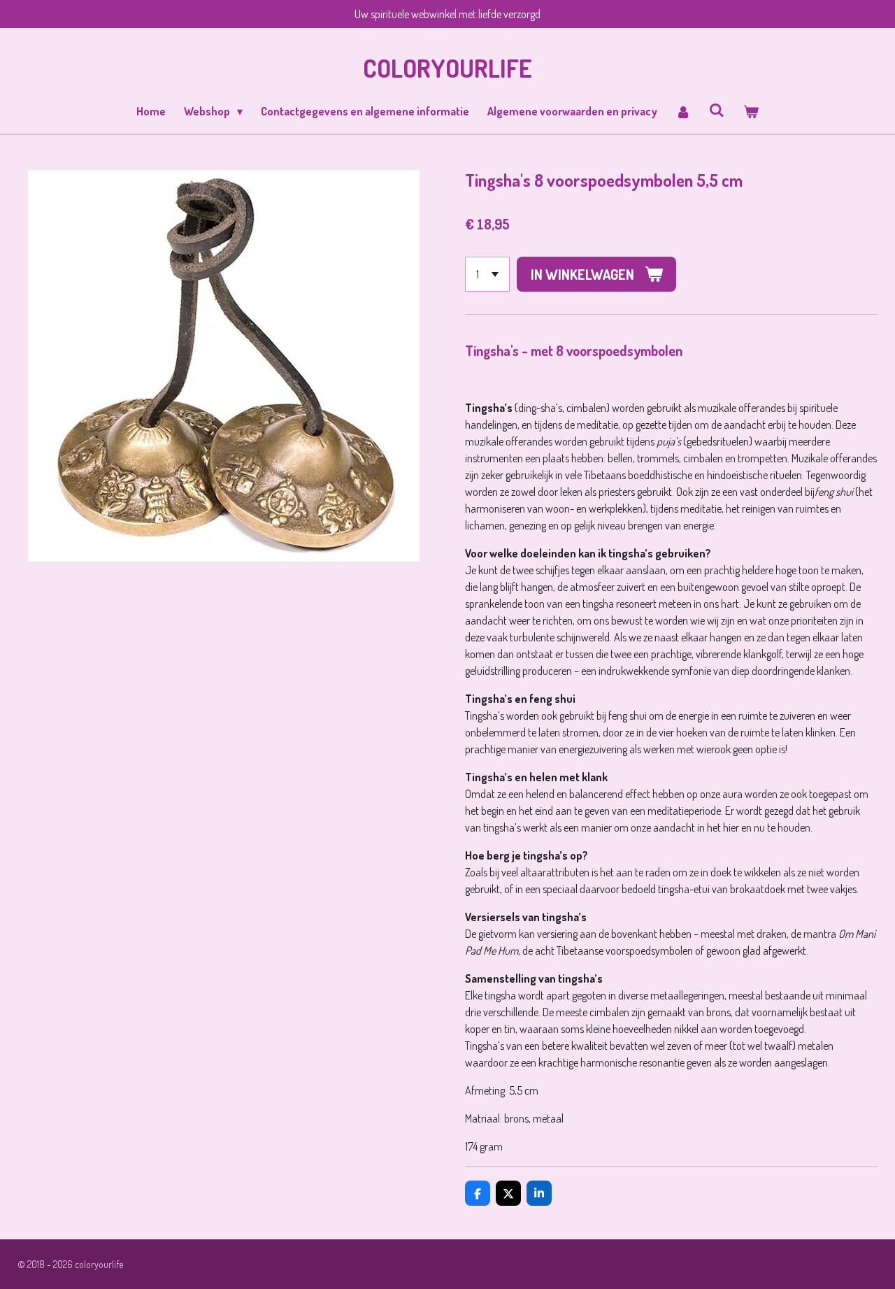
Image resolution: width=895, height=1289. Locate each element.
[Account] (683, 111)
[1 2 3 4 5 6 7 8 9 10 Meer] (487, 274)
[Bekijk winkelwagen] (750, 111)
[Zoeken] (716, 109)
